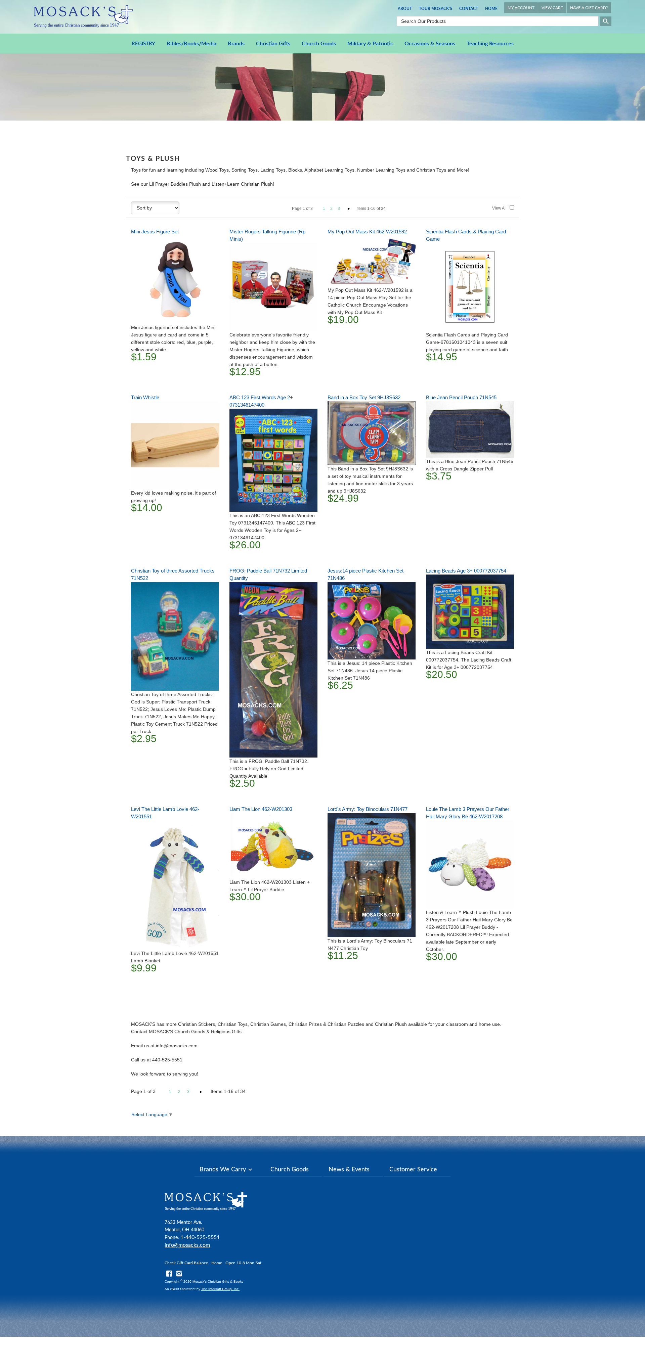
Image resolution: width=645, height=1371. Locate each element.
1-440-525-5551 (200, 1237)
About (405, 9)
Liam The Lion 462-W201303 (260, 809)
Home (491, 9)
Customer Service (413, 1170)
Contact (468, 9)
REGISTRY (143, 43)
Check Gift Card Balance (186, 1263)
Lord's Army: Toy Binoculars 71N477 (367, 809)
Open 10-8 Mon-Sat (243, 1263)
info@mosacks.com (187, 1245)
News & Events (349, 1170)
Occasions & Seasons (429, 43)
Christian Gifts (273, 43)
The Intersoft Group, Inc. (220, 1289)
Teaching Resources (490, 43)
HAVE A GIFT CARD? (589, 8)
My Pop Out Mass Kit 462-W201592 (367, 231)
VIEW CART (552, 8)
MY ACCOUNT (521, 8)
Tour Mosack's (435, 9)
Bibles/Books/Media (191, 43)
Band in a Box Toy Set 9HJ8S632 (364, 397)
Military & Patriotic (370, 43)
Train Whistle (145, 397)
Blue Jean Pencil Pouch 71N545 (461, 397)
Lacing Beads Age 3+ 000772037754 (466, 571)
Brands (236, 43)
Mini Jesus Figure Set (155, 231)
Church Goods (319, 43)
